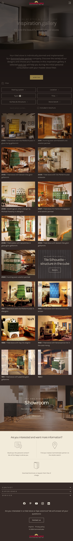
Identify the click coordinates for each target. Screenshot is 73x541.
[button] (5, 83)
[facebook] (24, 503)
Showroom (36, 416)
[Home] (36, 3)
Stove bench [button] (54, 102)
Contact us (36, 520)
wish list (22, 64)
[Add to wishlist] (32, 117)
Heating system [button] (18, 90)
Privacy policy (39, 527)
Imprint (31, 527)
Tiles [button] (54, 96)
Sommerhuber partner (21, 58)
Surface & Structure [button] (18, 102)
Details (55, 270)
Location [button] (53, 90)
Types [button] (17, 96)
